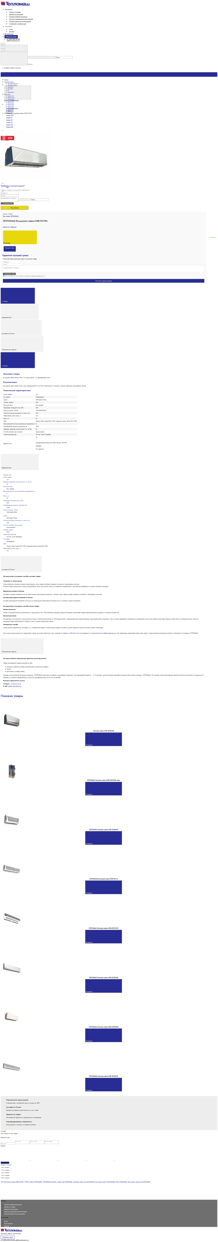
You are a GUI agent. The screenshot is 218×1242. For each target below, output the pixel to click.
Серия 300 (10, 101)
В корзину (7, 243)
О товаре (5, 301)
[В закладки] (39, 130)
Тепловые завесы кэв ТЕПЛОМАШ (83, 1182)
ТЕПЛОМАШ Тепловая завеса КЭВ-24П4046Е (103, 1027)
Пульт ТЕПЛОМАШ (121, 1182)
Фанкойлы (10, 87)
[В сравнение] (14, 130)
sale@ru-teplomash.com (13, 41)
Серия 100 (10, 96)
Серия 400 (10, 103)
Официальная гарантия (9, 350)
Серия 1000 (11, 98)
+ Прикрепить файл (7, 203)
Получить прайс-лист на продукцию (20, 21)
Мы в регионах (9, 34)
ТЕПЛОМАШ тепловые (50, 1182)
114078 (26, 1182)
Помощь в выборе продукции (18, 17)
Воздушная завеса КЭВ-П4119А (13, 1182)
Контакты (11, 32)
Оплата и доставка (15, 12)
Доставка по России (8, 333)
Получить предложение (103, 281)
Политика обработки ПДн (38, 276)
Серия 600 (10, 106)
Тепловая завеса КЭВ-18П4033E (103, 731)
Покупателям (8, 9)
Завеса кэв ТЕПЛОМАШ (64, 1182)
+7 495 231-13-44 (13, 39)
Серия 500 (10, 104)
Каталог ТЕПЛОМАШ (37, 85)
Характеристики (7, 317)
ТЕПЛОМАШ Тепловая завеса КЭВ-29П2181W (103, 928)
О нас (11, 29)
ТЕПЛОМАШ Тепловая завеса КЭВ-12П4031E (103, 829)
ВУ (6, 183)
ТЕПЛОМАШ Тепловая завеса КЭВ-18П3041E (103, 1076)
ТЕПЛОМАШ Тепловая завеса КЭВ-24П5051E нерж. (103, 780)
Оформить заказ (11, 37)
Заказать (38, 446)
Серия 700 (10, 108)
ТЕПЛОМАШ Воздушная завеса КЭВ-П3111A (103, 879)
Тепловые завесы (12, 85)
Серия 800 (10, 109)
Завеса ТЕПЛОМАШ (35, 1182)
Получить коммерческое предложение (21, 19)
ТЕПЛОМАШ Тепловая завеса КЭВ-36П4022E (103, 977)
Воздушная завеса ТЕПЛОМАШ (105, 1182)
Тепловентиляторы (12, 84)
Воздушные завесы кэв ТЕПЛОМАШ (139, 1182)
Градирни (10, 89)
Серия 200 (10, 99)
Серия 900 (10, 111)
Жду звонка (14, 208)
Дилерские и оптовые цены (17, 24)
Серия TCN (9, 115)
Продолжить (5, 1163)
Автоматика (10, 92)
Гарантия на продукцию (16, 14)
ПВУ (7, 187)
